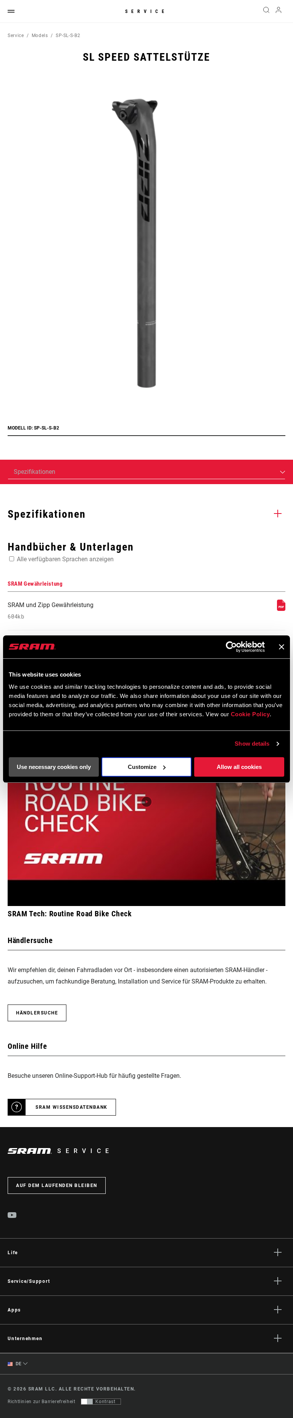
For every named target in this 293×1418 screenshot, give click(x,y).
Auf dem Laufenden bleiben (56, 1185)
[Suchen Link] (266, 11)
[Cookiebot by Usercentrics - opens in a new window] (231, 646)
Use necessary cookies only (54, 767)
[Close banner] (281, 646)
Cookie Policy (250, 714)
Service (146, 11)
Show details (252, 743)
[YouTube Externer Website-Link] (12, 1216)
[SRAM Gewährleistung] (281, 608)
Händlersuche (37, 1013)
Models (40, 35)
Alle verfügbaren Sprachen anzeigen (65, 559)
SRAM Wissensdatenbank (71, 1107)
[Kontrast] (87, 1401)
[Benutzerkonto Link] (278, 11)
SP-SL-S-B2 (68, 35)
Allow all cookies (239, 767)
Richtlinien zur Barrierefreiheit (41, 1401)
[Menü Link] (11, 11)
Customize (142, 767)
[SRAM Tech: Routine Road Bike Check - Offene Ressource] (146, 802)
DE (18, 1363)
